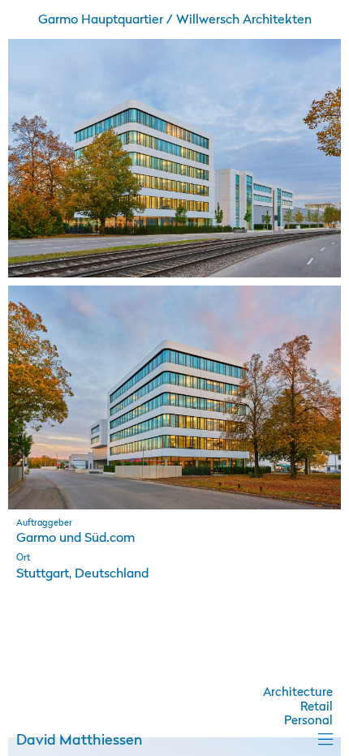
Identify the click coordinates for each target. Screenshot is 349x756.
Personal (308, 721)
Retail (316, 708)
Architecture (298, 693)
